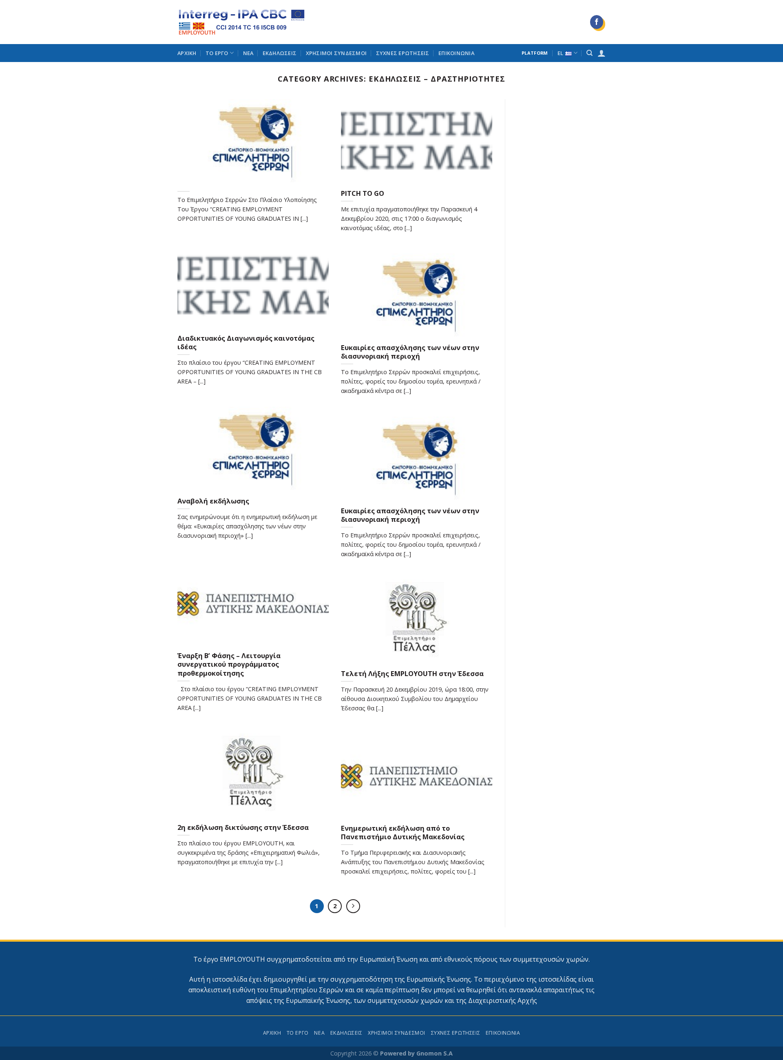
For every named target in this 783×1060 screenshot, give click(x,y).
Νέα (248, 53)
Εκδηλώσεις (280, 53)
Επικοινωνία (456, 53)
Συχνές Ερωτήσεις (402, 53)
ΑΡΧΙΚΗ (187, 53)
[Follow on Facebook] (597, 22)
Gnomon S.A (434, 1053)
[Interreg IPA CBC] (241, 22)
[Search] (589, 53)
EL (560, 53)
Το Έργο (217, 53)
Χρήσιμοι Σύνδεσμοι (336, 53)
